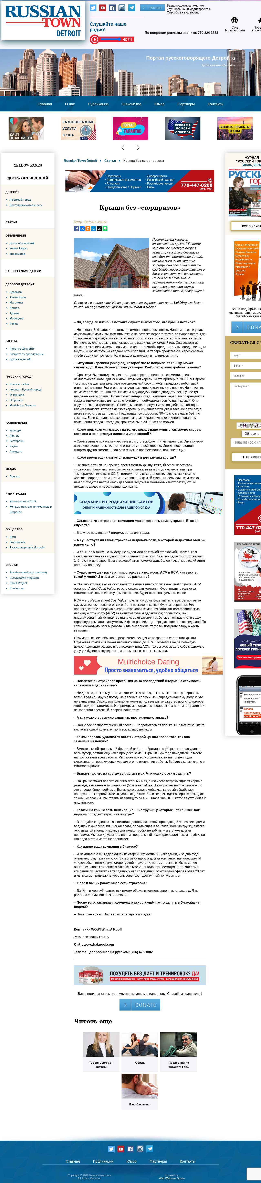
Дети (13, 536)
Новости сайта (19, 384)
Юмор (159, 104)
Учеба (14, 323)
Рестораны (17, 441)
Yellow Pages (28, 165)
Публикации (98, 104)
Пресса (14, 476)
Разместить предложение (27, 354)
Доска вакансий (20, 359)
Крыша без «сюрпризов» (143, 160)
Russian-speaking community (29, 572)
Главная (45, 104)
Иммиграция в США (23, 501)
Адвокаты (16, 292)
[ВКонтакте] (82, 228)
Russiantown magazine (25, 577)
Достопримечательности (26, 205)
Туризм (14, 313)
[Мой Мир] (93, 228)
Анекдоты (16, 451)
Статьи (110, 160)
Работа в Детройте (22, 348)
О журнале (17, 394)
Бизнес (14, 307)
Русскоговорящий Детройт (27, 547)
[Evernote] (105, 228)
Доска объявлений (28, 178)
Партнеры (186, 104)
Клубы (14, 446)
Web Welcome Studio (172, 1178)
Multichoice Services (23, 405)
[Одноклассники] (87, 228)
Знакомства (131, 104)
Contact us (16, 588)
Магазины (16, 302)
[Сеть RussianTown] (232, 18)
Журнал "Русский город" (26, 389)
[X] (99, 228)
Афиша (14, 435)
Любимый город (20, 199)
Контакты (215, 104)
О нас (70, 104)
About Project (18, 583)
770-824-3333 (208, 32)
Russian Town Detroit (80, 160)
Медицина (16, 318)
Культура (15, 430)
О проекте (16, 400)
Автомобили (18, 297)
